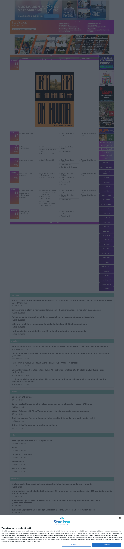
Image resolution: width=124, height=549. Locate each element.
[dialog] (62, 532)
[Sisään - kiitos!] (120, 518)
